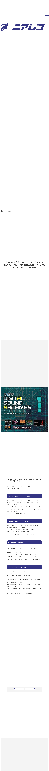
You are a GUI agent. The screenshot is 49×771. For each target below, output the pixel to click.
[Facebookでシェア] (30, 689)
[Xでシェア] (19, 689)
